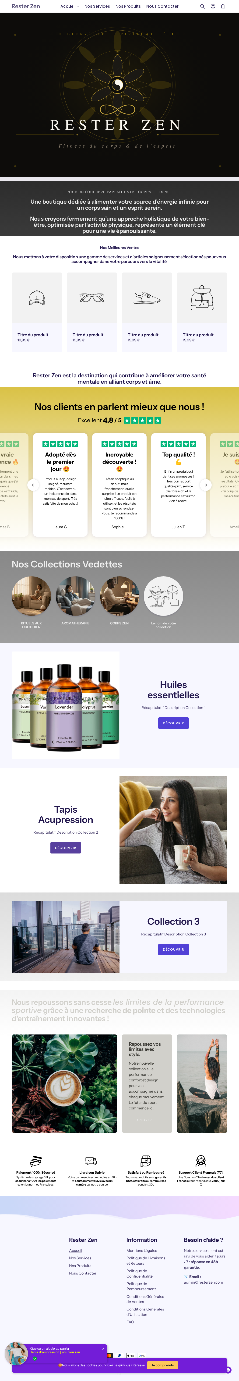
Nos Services (80, 1258)
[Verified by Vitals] (35, 1358)
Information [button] (142, 1240)
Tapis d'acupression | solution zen (55, 1352)
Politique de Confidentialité (140, 1273)
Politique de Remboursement (141, 1286)
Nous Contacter (82, 1273)
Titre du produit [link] (33, 335)
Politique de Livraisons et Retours (146, 1260)
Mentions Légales (142, 1250)
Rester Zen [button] (83, 1240)
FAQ (130, 1322)
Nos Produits (80, 1265)
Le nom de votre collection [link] (163, 625)
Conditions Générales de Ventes (145, 1299)
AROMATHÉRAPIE (75, 623)
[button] (70, 6)
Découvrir (173, 723)
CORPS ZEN (119, 623)
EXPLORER (143, 1120)
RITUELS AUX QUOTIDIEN (31, 625)
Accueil (75, 1250)
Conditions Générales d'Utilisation (145, 1312)
